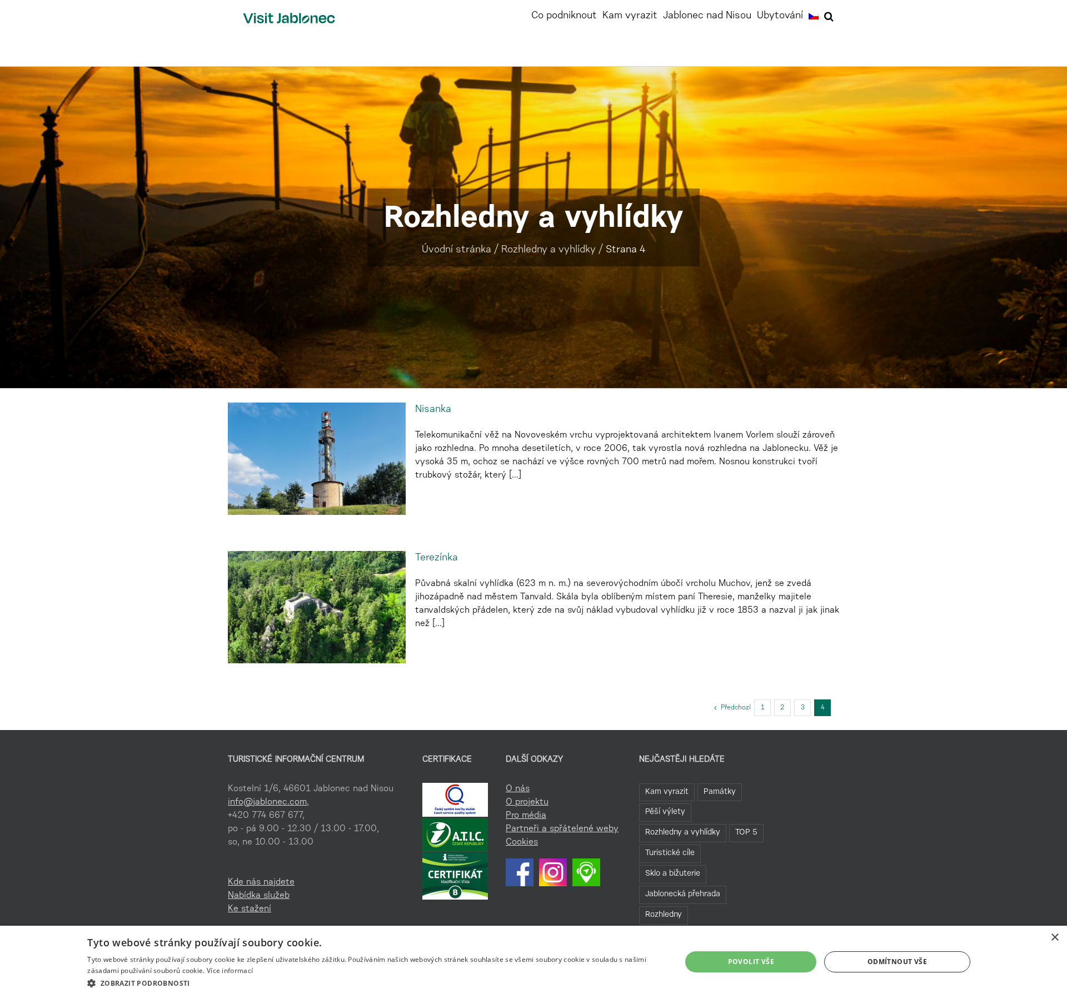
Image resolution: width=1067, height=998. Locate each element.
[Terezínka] (317, 607)
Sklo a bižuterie (672, 874)
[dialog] (533, 962)
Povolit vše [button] (751, 961)
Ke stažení (249, 909)
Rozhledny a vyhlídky (548, 250)
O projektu (527, 802)
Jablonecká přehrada (682, 894)
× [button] (1054, 938)
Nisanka (433, 410)
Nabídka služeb (259, 895)
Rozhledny (663, 915)
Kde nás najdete (261, 882)
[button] (829, 15)
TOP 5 (746, 832)
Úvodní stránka (456, 250)
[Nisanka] (317, 459)
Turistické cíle (670, 853)
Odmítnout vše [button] (897, 961)
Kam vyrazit (667, 792)
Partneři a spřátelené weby (562, 829)
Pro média (526, 815)
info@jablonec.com (267, 802)
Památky (720, 792)
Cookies (522, 842)
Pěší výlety (665, 812)
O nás (518, 789)
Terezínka (436, 558)
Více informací (230, 970)
